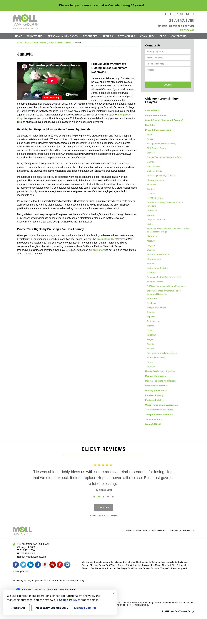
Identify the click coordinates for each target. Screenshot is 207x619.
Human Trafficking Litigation (160, 371)
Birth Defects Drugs (156, 148)
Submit (168, 85)
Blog (163, 36)
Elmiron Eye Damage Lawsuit (161, 175)
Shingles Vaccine (155, 281)
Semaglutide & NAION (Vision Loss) (164, 277)
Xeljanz (150, 348)
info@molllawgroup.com (33, 556)
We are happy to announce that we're (103, 5)
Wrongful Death (153, 424)
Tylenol (150, 325)
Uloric (149, 330)
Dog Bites (150, 125)
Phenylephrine (154, 259)
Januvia (150, 215)
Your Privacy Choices (31, 589)
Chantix (150, 162)
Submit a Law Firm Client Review (103, 516)
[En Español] (187, 30)
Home (18, 36)
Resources (90, 36)
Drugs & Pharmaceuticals (158, 130)
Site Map (174, 531)
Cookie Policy (50, 589)
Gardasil (151, 189)
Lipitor (150, 224)
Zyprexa (151, 366)
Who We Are (34, 36)
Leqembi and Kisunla (157, 219)
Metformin (152, 236)
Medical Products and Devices (161, 381)
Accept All (18, 607)
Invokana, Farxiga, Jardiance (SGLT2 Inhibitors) (165, 204)
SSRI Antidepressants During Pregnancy (166, 286)
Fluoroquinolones (155, 180)
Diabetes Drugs (154, 171)
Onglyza (151, 245)
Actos (149, 134)
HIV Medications (155, 198)
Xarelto (150, 344)
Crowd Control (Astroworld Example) (164, 120)
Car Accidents (152, 110)
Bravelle (151, 152)
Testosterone (153, 321)
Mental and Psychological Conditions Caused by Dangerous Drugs (168, 230)
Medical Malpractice (155, 376)
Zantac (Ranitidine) (156, 357)
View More (103, 508)
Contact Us (178, 36)
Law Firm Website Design (178, 611)
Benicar (150, 139)
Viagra (150, 339)
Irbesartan (152, 210)
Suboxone (152, 298)
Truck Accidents (153, 419)
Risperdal (151, 272)
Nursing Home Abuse (156, 390)
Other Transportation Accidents (161, 405)
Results (107, 36)
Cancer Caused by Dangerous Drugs (164, 157)
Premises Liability (154, 395)
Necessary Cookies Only (52, 607)
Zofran (150, 362)
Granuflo (151, 193)
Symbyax (151, 303)
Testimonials (126, 36)
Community (147, 36)
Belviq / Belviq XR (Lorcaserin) (161, 143)
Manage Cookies (68, 589)
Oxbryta (151, 250)
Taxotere (151, 312)
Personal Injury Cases (63, 36)
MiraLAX (151, 241)
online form (99, 250)
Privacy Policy (158, 531)
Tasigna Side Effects (156, 307)
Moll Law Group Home (25, 21)
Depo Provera (153, 166)
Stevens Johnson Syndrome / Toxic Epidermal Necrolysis (164, 292)
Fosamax (151, 184)
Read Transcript (52, 97)
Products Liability (154, 400)
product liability (105, 239)
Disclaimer (141, 531)
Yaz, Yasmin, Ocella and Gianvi (162, 353)
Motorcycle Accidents (156, 385)
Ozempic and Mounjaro (158, 254)
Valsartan (151, 335)
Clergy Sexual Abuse (156, 115)
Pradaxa (151, 263)
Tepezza (151, 316)
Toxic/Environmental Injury (159, 409)
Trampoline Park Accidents (159, 414)
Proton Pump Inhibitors (158, 268)
